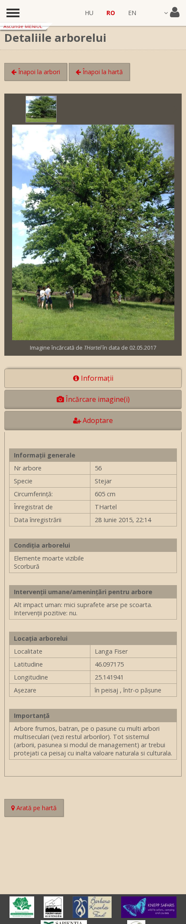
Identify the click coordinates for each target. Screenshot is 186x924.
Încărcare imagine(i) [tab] (97, 399)
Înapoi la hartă (102, 72)
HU (89, 13)
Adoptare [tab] (97, 420)
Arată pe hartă (39, 809)
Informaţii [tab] (96, 378)
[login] (171, 13)
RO (110, 13)
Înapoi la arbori (38, 72)
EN (132, 13)
